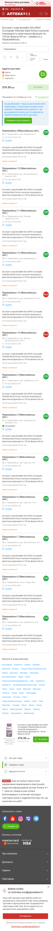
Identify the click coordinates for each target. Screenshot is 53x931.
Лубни (4, 689)
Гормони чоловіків (43, 20)
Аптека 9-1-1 (18, 13)
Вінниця (15, 669)
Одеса (21, 693)
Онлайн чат (12, 826)
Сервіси (6, 870)
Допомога (7, 862)
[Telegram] (36, 818)
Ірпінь (27, 677)
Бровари (36, 665)
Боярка (28, 665)
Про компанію (9, 853)
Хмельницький (16, 709)
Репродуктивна (25, 20)
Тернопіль (6, 705)
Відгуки (13, 771)
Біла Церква (7, 665)
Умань (24, 705)
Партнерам (8, 879)
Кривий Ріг (6, 685)
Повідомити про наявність (18, 120)
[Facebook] (5, 818)
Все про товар (15, 758)
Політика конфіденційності (25, 926)
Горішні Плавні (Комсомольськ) (34, 669)
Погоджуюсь (48, 886)
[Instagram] (20, 818)
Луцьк (11, 689)
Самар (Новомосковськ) (12, 701)
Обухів (14, 693)
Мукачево (37, 689)
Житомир (24, 673)
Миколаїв (27, 689)
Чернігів (5, 713)
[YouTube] (13, 818)
